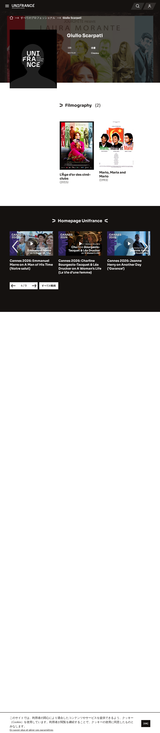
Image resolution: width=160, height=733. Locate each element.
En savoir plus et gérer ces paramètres (31, 729)
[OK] (145, 723)
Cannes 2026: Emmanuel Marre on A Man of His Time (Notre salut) (31, 265)
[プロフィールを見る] (149, 6)
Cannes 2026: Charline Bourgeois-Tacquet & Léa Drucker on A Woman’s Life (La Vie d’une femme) (79, 266)
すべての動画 (49, 285)
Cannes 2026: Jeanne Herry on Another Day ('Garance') (124, 265)
